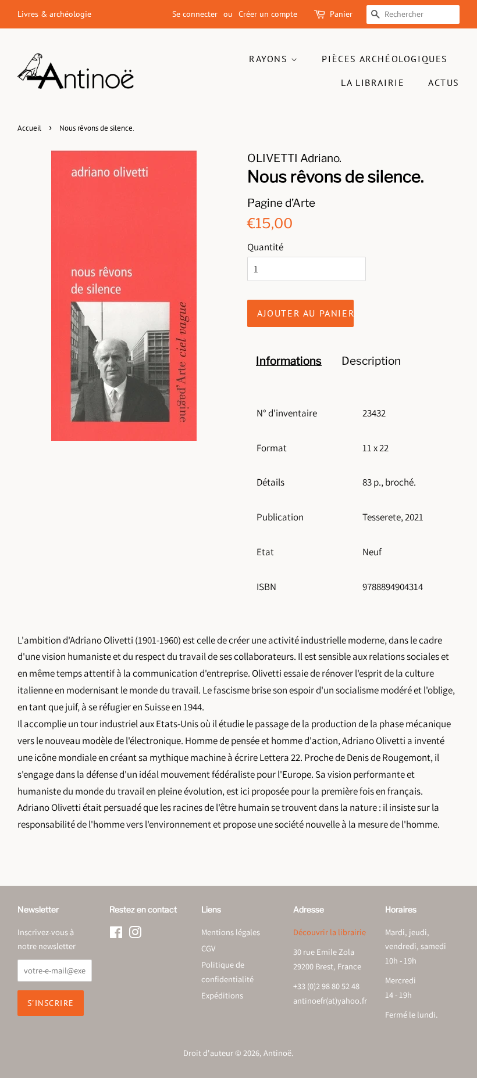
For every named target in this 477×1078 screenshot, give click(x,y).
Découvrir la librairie (329, 931)
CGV (208, 948)
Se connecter (195, 14)
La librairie (372, 82)
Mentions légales (230, 931)
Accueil (29, 128)
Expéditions (222, 995)
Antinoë (277, 1052)
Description (371, 361)
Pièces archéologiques (385, 58)
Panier (341, 14)
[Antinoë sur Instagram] (135, 934)
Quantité (265, 246)
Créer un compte (267, 14)
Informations (289, 361)
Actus (444, 82)
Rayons (270, 58)
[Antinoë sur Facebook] (116, 934)
